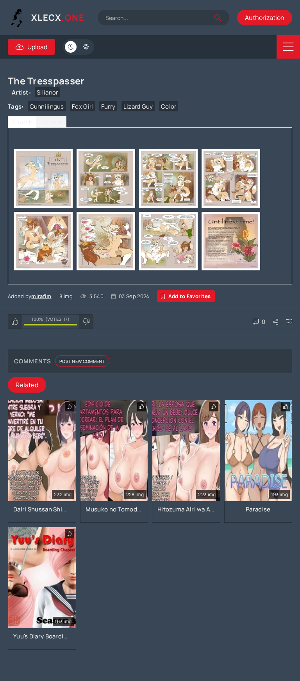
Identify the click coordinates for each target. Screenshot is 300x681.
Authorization (264, 17)
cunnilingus (47, 106)
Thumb (22, 122)
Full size (51, 122)
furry (108, 106)
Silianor (47, 92)
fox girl (82, 106)
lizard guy (138, 106)
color (169, 106)
